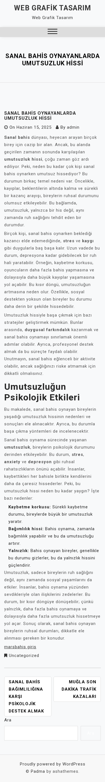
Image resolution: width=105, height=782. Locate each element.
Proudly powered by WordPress (52, 764)
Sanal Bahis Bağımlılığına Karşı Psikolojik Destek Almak (26, 696)
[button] (52, 32)
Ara (7, 720)
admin (73, 127)
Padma (38, 771)
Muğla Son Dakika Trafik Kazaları (79, 689)
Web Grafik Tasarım (52, 8)
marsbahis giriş (20, 646)
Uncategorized (24, 655)
